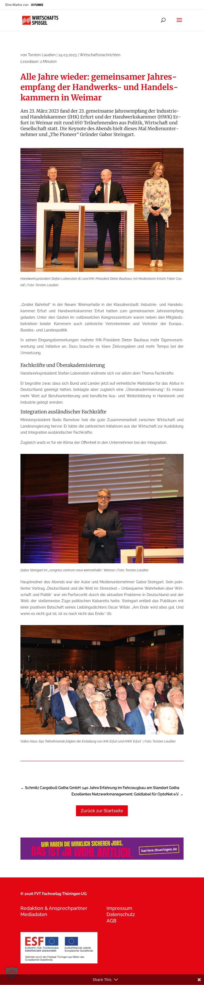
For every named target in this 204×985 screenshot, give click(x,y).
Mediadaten (33, 914)
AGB (111, 921)
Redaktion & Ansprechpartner (53, 908)
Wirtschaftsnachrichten (100, 55)
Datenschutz (121, 914)
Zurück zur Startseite (102, 810)
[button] (11, 973)
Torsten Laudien (42, 55)
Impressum (119, 908)
